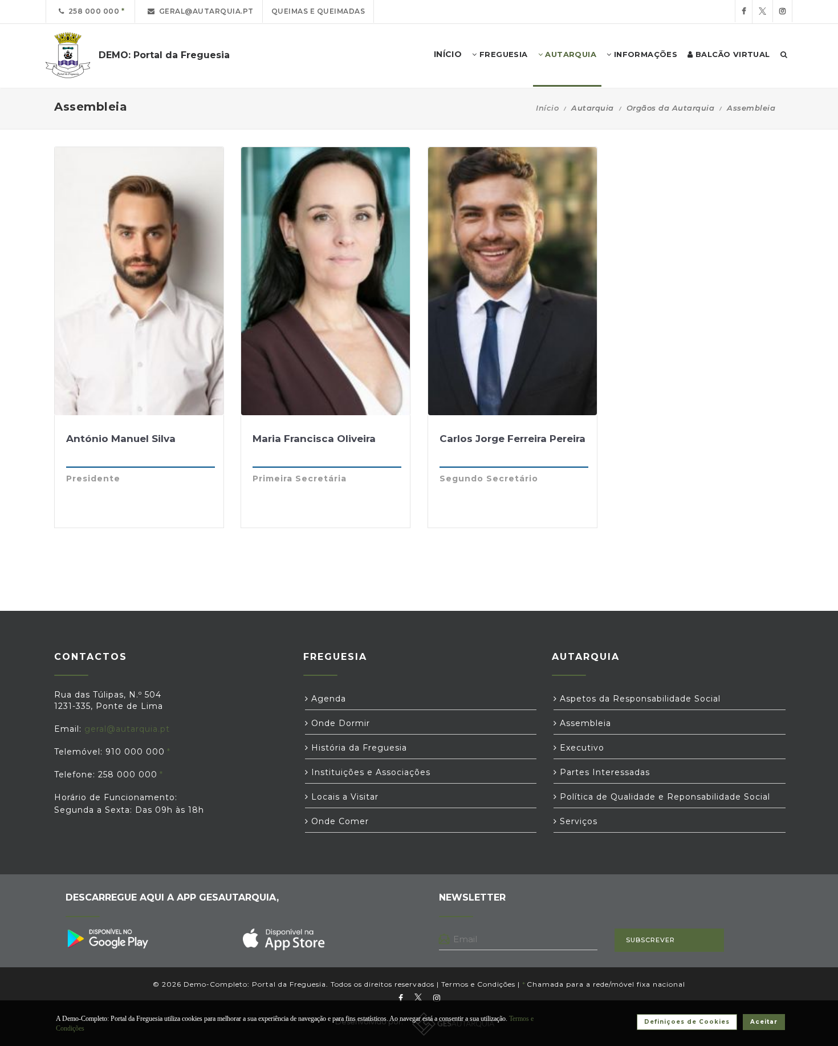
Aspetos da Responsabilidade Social (639, 699)
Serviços (577, 821)
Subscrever (650, 940)
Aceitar (764, 1021)
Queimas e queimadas (318, 11)
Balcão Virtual (731, 54)
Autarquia (569, 54)
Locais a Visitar (343, 797)
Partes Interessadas (603, 772)
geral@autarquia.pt (204, 11)
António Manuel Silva (121, 438)
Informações (644, 54)
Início (547, 107)
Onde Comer (338, 821)
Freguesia (502, 54)
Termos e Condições (478, 984)
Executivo (580, 748)
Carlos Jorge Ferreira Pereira (512, 438)
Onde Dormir (339, 723)
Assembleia (584, 723)
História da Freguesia (357, 748)
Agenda (327, 699)
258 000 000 (92, 11)
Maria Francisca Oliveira (314, 438)
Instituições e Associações (369, 772)
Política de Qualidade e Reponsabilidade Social (663, 797)
